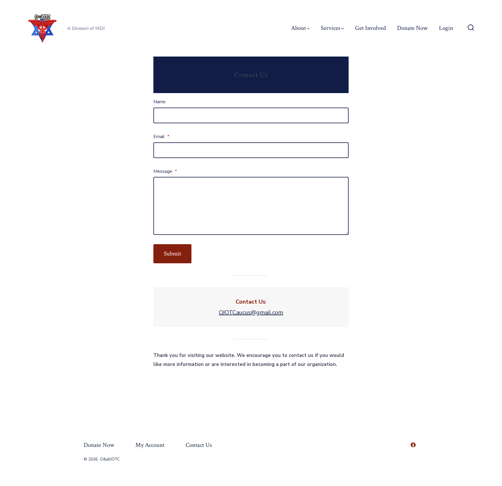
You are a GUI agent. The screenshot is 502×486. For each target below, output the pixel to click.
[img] (308, 28)
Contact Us (199, 445)
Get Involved (370, 28)
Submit (172, 253)
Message (165, 171)
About (298, 28)
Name (159, 102)
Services (330, 28)
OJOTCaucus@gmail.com (251, 312)
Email (161, 136)
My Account (149, 445)
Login (446, 28)
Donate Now (412, 28)
